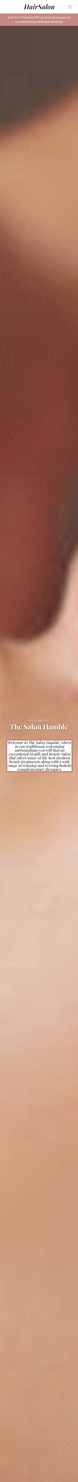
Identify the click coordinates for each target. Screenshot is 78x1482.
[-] (39, 6)
